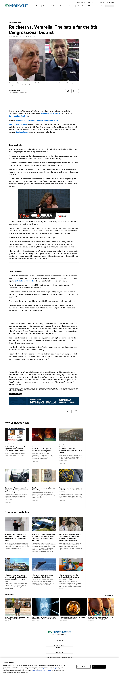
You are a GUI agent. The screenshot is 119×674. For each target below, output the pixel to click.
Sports (45, 6)
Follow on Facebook (59, 643)
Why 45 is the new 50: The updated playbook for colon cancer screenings (69, 577)
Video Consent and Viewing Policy (41, 670)
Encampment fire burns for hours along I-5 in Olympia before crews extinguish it (42, 449)
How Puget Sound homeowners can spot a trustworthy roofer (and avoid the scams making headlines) (43, 537)
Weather (62, 6)
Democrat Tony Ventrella (18, 116)
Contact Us (59, 640)
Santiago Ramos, (22, 132)
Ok (117, 660)
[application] (44, 204)
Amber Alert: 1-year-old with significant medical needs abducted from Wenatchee (15, 449)
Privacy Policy (55, 668)
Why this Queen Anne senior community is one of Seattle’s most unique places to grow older (16, 578)
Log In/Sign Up (110, 2)
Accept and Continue (99, 666)
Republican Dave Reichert (51, 114)
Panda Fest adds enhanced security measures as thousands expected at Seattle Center (70, 450)
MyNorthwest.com (58, 657)
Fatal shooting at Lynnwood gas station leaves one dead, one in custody (70, 490)
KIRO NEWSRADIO (81, 2)
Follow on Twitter (59, 645)
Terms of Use (46, 668)
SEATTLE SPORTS (90, 2)
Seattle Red (99, 2)
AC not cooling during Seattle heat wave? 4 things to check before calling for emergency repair (15, 537)
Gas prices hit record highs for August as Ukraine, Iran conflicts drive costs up (17, 490)
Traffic (53, 6)
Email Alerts (59, 647)
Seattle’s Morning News (18, 124)
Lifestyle (71, 6)
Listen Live (100, 6)
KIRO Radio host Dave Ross (25, 281)
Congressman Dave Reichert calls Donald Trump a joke (37, 120)
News (37, 6)
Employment (59, 652)
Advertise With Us (59, 650)
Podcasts (80, 6)
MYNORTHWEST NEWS (15, 22)
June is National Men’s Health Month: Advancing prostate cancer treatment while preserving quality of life (69, 537)
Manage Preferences (83, 666)
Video (89, 6)
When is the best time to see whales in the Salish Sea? (42, 576)
